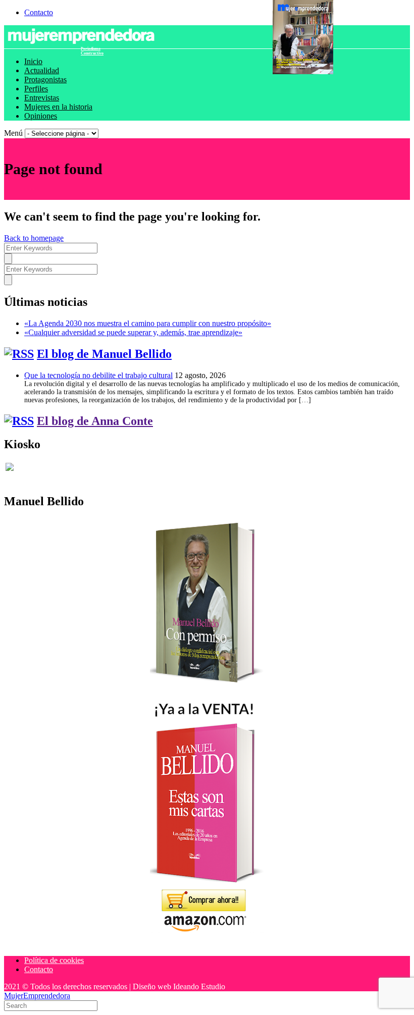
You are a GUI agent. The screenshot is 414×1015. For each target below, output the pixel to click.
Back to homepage (34, 238)
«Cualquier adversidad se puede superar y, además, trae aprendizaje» (133, 332)
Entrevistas (41, 97)
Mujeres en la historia (58, 106)
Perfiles (36, 88)
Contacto (38, 12)
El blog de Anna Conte (95, 421)
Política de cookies (54, 960)
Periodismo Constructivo (92, 51)
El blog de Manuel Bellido (104, 353)
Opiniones (40, 116)
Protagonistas (45, 79)
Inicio (33, 61)
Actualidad (41, 70)
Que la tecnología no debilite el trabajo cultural (98, 375)
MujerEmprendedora (37, 995)
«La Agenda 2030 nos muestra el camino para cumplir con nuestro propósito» (147, 323)
